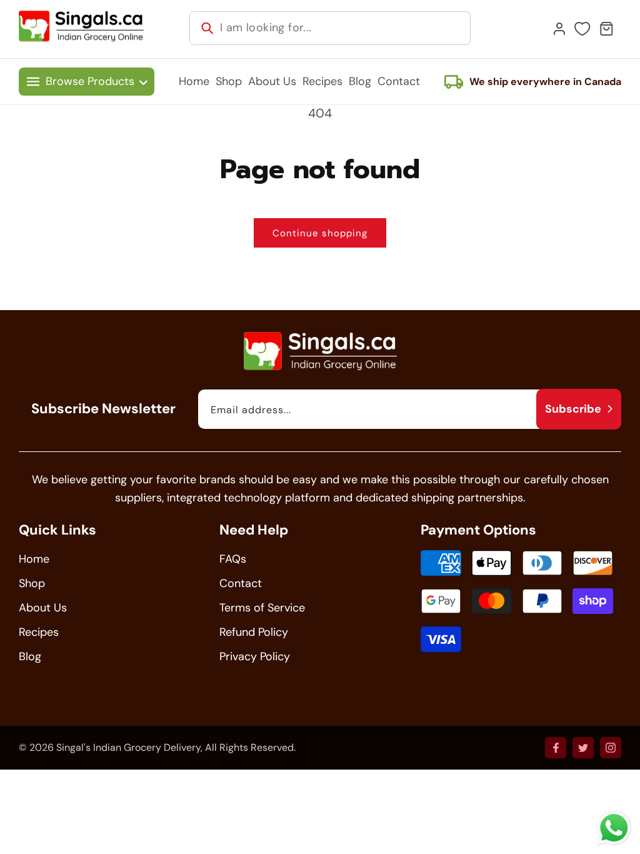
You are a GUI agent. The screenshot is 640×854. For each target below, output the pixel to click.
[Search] (207, 28)
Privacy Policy (254, 656)
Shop (32, 583)
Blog (30, 656)
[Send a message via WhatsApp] (614, 828)
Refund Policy (253, 632)
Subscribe (573, 408)
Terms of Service (262, 607)
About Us (43, 607)
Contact (240, 583)
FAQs (232, 558)
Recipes (39, 632)
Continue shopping (320, 233)
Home (34, 558)
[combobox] (330, 28)
